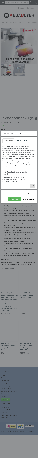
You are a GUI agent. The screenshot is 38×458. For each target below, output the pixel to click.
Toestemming (8, 140)
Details (18, 140)
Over (25, 140)
